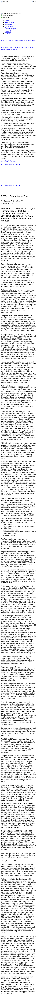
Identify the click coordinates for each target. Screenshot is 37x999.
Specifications (9, 22)
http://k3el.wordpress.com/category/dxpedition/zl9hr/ (18, 40)
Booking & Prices (11, 30)
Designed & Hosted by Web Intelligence (14, 997)
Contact (7, 33)
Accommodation (10, 28)
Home (7, 21)
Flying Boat (9, 26)
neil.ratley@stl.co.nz (8, 161)
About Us (8, 32)
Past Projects (9, 24)
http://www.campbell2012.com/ (11, 164)
